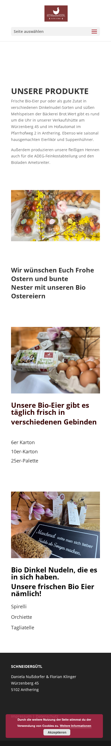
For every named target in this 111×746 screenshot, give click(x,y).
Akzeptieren (57, 732)
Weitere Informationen (75, 726)
